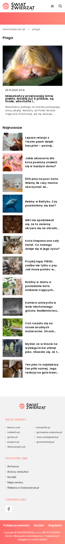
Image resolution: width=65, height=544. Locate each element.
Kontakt (39, 525)
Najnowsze (12, 127)
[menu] (52, 6)
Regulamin (55, 525)
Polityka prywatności (16, 525)
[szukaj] (60, 6)
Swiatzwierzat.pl (14, 29)
